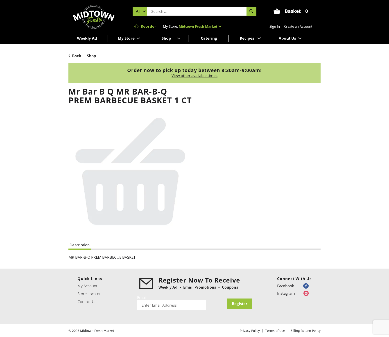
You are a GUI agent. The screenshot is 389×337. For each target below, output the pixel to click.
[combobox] (140, 11)
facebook (285, 285)
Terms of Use (275, 330)
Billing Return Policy (305, 330)
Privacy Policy (250, 330)
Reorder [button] (148, 26)
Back (76, 55)
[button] (200, 26)
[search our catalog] (251, 11)
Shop (91, 55)
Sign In (274, 26)
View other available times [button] (194, 75)
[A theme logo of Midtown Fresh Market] (94, 16)
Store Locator (89, 293)
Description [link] (80, 244)
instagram (286, 293)
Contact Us (86, 301)
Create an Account (298, 26)
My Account (87, 285)
